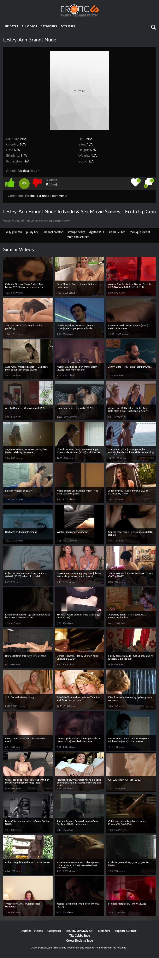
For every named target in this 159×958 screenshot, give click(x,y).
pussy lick (32, 232)
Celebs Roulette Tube (79, 940)
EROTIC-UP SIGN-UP (79, 931)
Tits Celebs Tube (79, 935)
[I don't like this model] (37, 182)
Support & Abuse (125, 931)
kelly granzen (14, 232)
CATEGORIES (49, 26)
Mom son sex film (77, 237)
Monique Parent (140, 232)
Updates (25, 931)
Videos (38, 931)
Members (104, 931)
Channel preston (52, 232)
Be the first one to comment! (46, 195)
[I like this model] (11, 182)
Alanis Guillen (116, 232)
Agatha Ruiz (96, 232)
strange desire (76, 232)
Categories (54, 931)
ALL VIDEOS (29, 26)
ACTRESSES (67, 26)
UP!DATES (11, 26)
